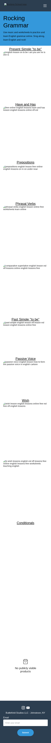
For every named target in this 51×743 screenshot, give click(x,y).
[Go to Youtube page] (28, 707)
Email (6, 717)
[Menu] (45, 5)
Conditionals (25, 523)
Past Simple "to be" (25, 319)
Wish (25, 400)
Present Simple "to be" (25, 49)
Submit (25, 732)
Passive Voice (26, 358)
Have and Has (25, 104)
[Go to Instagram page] (23, 707)
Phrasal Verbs (26, 203)
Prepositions (25, 162)
